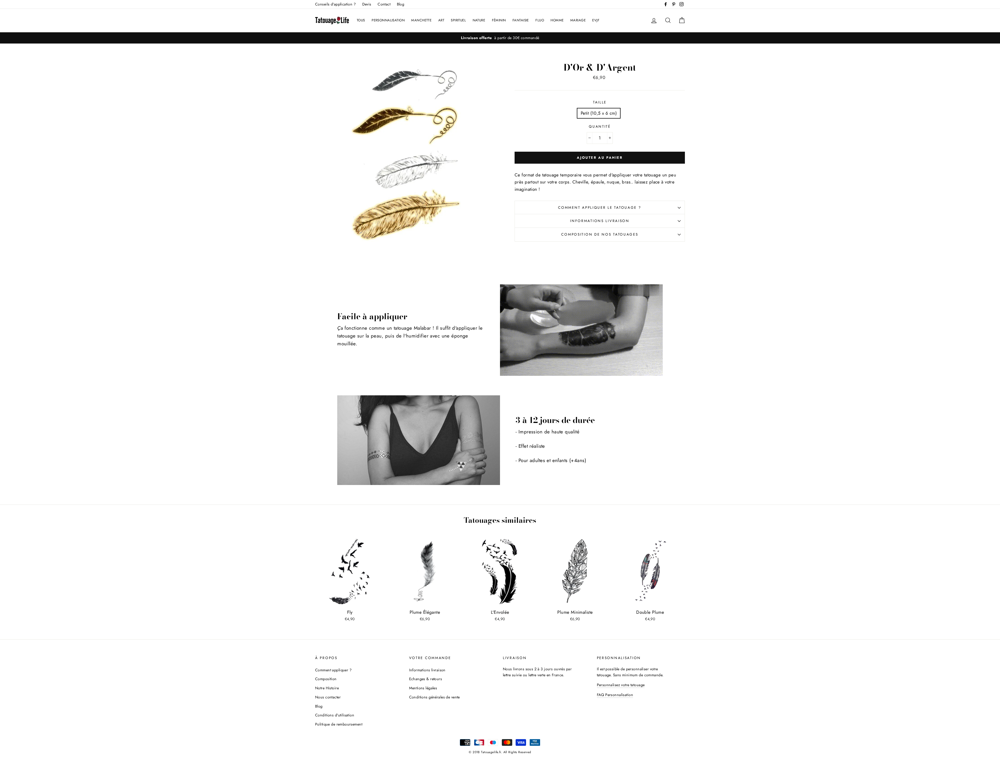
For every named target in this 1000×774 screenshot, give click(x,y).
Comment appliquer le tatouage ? (599, 207)
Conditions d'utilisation (334, 715)
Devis (366, 4)
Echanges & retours (425, 678)
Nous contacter (328, 697)
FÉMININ (499, 20)
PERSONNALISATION (388, 20)
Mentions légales (423, 688)
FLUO (539, 20)
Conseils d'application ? (335, 4)
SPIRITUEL (458, 20)
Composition (326, 678)
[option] (500, 38)
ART (441, 20)
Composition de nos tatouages (599, 234)
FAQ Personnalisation (615, 694)
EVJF (595, 20)
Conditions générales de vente (434, 697)
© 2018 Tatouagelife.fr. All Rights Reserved (500, 752)
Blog (400, 4)
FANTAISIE (520, 20)
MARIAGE (578, 20)
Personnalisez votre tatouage (621, 684)
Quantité (600, 126)
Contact (384, 4)
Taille (600, 102)
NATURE (479, 20)
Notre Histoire (327, 688)
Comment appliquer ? (333, 670)
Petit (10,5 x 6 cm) (599, 113)
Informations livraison (599, 220)
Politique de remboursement (338, 724)
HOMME (557, 20)
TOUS (361, 20)
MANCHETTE (421, 20)
